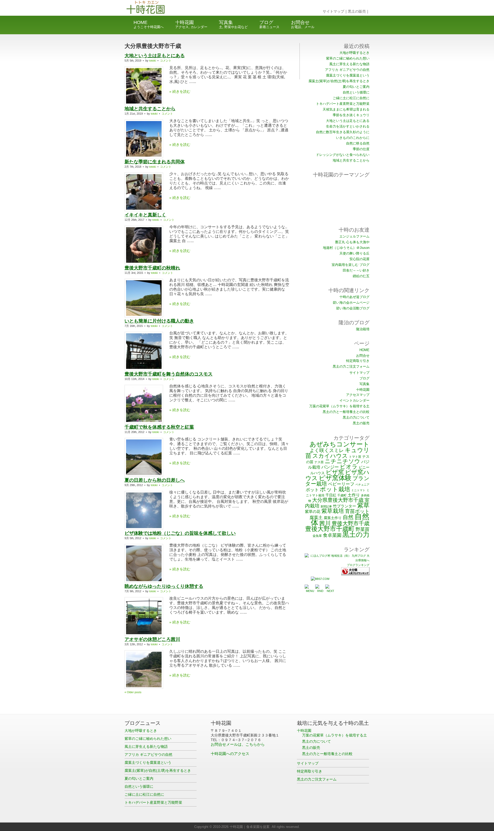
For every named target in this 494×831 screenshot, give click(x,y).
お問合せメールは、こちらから (238, 744)
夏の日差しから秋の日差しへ (155, 480)
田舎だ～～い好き (356, 270)
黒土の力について (356, 417)
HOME (149, 24)
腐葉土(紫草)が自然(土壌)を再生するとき (338, 81)
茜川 (325, 523)
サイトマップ (333, 11)
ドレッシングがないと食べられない (342, 155)
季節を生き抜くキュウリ (351, 115)
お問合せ (302, 24)
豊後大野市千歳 (350, 523)
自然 (348, 517)
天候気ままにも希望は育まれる (346, 109)
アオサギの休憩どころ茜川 (152, 639)
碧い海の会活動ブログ (352, 308)
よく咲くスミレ (327, 450)
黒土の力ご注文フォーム (351, 366)
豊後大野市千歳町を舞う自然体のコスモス (169, 374)
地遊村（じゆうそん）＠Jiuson (346, 248)
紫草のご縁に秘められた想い (347, 58)
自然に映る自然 (357, 143)
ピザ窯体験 (335, 477)
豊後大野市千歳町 (330, 528)
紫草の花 (312, 512)
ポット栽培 (335, 489)
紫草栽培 (332, 511)
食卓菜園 (332, 535)
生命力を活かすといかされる (347, 126)
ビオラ (349, 466)
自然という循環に (356, 92)
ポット (312, 489)
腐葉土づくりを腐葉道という (347, 75)
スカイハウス (330, 456)
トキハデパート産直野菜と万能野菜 (342, 104)
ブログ (269, 24)
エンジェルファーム (354, 236)
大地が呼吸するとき (354, 53)
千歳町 (342, 495)
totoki (152, 60)
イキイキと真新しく (145, 214)
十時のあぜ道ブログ (354, 297)
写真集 (233, 24)
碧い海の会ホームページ (351, 302)
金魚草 (317, 536)
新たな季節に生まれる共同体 (155, 161)
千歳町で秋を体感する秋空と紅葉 (159, 427)
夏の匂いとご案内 (356, 87)
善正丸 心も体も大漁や (352, 242)
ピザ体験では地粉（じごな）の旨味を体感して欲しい (180, 533)
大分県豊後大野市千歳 (338, 500)
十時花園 (191, 24)
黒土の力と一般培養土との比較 (346, 412)
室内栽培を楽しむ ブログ (350, 265)
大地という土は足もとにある (155, 55)
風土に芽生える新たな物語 (349, 64)
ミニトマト (358, 490)
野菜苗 (362, 529)
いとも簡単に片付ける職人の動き (159, 321)
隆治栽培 (362, 329)
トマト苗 (355, 456)
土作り (354, 495)
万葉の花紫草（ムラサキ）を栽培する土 (339, 406)
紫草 (363, 505)
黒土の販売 (357, 11)
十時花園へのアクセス (230, 753)
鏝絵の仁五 (361, 276)
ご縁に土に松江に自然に (351, 98)
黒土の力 (355, 534)
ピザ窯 (335, 472)
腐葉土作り (333, 518)
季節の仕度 (361, 149)
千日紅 (330, 495)
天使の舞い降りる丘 (354, 253)
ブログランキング (358, 564)
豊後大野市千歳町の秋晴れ (152, 267)
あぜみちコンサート (339, 444)
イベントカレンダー (354, 400)
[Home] (159, 14)
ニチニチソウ (342, 461)
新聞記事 (326, 506)
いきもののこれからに (352, 138)
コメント (165, 60)
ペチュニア (362, 484)
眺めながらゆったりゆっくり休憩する (164, 586)
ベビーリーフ (341, 484)
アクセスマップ (357, 395)
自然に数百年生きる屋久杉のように (342, 132)
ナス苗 (319, 462)
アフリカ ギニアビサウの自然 (347, 70)
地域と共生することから (150, 108)
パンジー (330, 467)
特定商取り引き (357, 361)
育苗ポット (357, 511)
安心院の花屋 (359, 259)
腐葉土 (316, 517)
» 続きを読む (179, 91)
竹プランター (344, 506)
